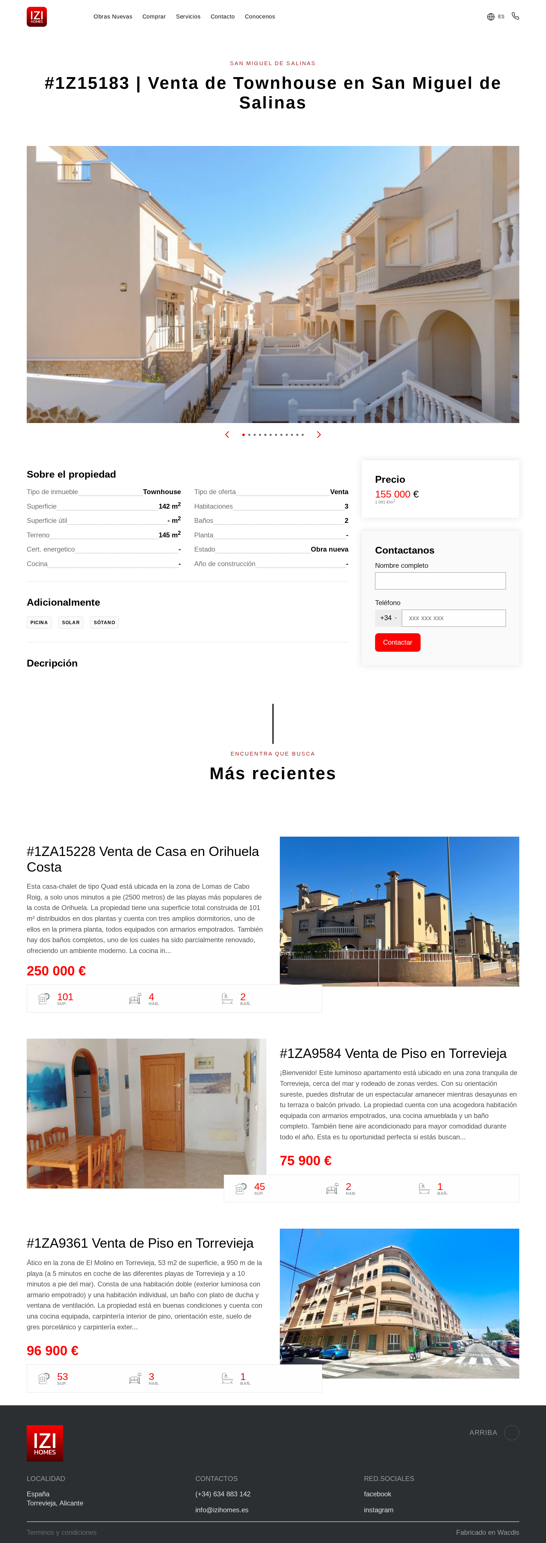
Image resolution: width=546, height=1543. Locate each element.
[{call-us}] (515, 17)
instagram (379, 1510)
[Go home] (37, 17)
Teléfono (387, 603)
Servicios (188, 16)
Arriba (483, 1432)
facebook (377, 1494)
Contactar (397, 642)
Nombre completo (401, 565)
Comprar (154, 16)
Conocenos (260, 16)
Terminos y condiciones (62, 1532)
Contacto (223, 16)
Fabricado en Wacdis (487, 1532)
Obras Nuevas (113, 16)
